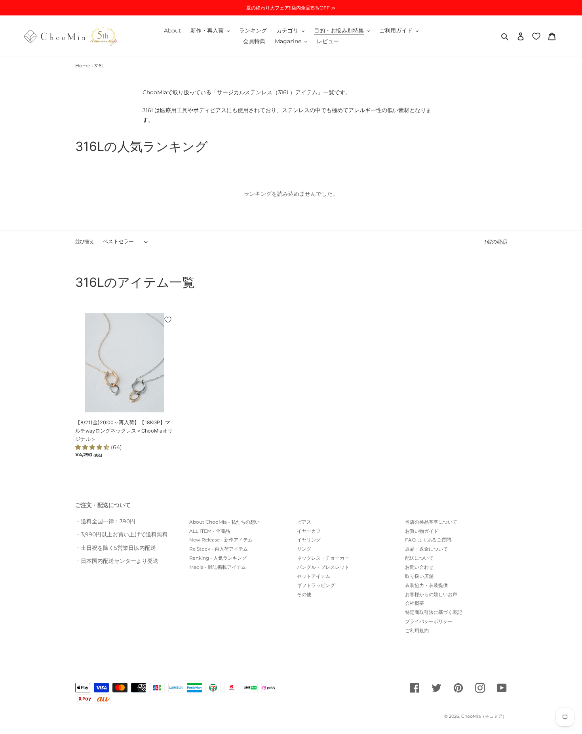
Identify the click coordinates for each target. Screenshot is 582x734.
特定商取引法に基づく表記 (433, 612)
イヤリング (309, 540)
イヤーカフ (309, 531)
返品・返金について (426, 549)
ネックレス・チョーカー (323, 558)
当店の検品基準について (431, 522)
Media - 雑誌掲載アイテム (217, 567)
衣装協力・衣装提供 (426, 585)
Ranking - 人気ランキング (218, 558)
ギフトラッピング (316, 585)
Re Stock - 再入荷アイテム (218, 549)
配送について (419, 558)
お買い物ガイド (421, 531)
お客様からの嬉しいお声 (431, 594)
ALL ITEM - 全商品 (209, 531)
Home (82, 66)
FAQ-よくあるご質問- (429, 540)
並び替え (84, 241)
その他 (304, 594)
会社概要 (414, 603)
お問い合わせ (419, 567)
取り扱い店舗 (419, 576)
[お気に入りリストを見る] (536, 36)
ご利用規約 (417, 630)
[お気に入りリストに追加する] (168, 319)
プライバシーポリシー (429, 621)
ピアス (304, 522)
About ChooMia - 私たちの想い (224, 522)
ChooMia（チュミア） (484, 716)
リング (304, 549)
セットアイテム (313, 576)
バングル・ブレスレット (323, 567)
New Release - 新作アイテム (221, 540)
